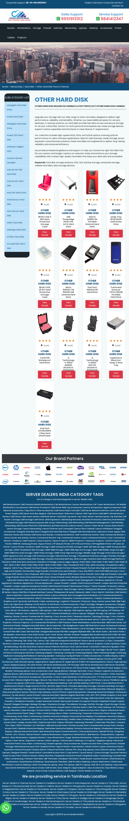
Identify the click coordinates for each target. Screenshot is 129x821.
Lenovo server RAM (106, 601)
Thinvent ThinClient (34, 758)
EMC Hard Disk (15, 222)
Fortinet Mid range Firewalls (36, 571)
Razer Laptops (52, 740)
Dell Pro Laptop (83, 764)
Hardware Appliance (104, 580)
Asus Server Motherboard (17, 768)
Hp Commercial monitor (69, 537)
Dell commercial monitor (87, 534)
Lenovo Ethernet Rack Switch (37, 595)
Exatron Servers (30, 755)
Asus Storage (41, 637)
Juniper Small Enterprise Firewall (85, 583)
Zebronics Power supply (109, 531)
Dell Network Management (97, 522)
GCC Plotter (19, 734)
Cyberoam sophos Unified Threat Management (71, 580)
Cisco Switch (98, 592)
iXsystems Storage (56, 704)
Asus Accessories (96, 768)
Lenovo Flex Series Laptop (79, 680)
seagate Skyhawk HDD (80, 631)
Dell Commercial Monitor (112, 534)
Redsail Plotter (48, 746)
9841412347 (112, 19)
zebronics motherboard (40, 649)
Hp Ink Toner (112, 649)
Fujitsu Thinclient (66, 722)
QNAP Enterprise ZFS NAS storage (66, 547)
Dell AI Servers (39, 689)
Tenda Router (85, 758)
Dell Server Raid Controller (67, 510)
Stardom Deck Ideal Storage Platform (106, 559)
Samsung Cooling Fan (64, 653)
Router (17, 616)
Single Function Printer (35, 686)
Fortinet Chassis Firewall (74, 568)
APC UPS (95, 695)
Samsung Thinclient (84, 722)
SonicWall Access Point (54, 752)
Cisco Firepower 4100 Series (37, 574)
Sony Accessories (72, 743)
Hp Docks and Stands (29, 601)
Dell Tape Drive (91, 513)
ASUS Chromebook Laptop (45, 764)
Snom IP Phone (59, 692)
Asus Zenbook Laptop (105, 749)
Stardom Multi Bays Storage (82, 686)
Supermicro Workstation (74, 734)
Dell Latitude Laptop (24, 662)
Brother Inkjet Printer (58, 686)
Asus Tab (32, 640)
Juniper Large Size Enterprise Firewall (30, 586)
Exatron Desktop (23, 764)
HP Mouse (96, 680)
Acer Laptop (13, 659)
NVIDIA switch (65, 698)
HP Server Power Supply (85, 668)
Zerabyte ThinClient (68, 758)
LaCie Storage (87, 628)
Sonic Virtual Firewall (54, 577)
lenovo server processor (93, 640)
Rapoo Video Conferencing (42, 713)
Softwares (121, 692)
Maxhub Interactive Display (31, 728)
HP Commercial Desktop (59, 613)
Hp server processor (81, 649)
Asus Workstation (55, 737)
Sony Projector (45, 541)
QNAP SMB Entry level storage (18, 553)
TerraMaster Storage (77, 704)
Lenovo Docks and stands (16, 537)
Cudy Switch (72, 752)
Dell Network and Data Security (53, 525)
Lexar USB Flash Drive (89, 625)
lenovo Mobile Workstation (39, 628)
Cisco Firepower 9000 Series (65, 574)
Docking (100, 565)
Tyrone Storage (101, 752)
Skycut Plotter (63, 746)
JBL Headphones (70, 625)
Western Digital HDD (58, 637)
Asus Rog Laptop (86, 749)
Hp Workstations (63, 504)
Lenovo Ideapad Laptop (15, 665)
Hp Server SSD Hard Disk (47, 643)
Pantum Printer (10, 677)
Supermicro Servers (35, 740)
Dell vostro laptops (62, 610)
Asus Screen (42, 771)
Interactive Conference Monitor (35, 659)
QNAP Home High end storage (68, 553)
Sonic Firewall (86, 574)
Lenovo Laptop (79, 613)
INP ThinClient (51, 758)
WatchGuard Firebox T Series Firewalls (88, 586)
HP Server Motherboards (55, 665)
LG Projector (66, 607)
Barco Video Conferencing (69, 713)
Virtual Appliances (43, 583)
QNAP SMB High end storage (78, 550)
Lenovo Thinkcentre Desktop (65, 659)
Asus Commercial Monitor (94, 537)
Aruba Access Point (12, 755)
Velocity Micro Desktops (72, 740)
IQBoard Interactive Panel (25, 731)
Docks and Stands (22, 534)
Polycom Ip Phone (56, 749)
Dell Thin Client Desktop (100, 707)
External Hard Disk (50, 695)
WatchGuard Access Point (27, 746)
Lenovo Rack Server (114, 525)
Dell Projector (29, 541)
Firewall (47, 28)
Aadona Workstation (51, 734)
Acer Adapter (64, 768)
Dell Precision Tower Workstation (74, 622)
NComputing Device (95, 662)
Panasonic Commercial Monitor (78, 598)
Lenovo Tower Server (94, 525)
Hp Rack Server (102, 516)
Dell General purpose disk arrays (39, 522)
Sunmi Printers (33, 695)
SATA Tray (17, 568)
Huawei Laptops (54, 743)
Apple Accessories (112, 507)
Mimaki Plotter (106, 731)
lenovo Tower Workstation (66, 628)
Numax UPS (71, 749)
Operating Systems (77, 692)
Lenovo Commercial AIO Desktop (37, 616)
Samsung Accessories (23, 653)
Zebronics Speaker (110, 646)
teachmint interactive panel (17, 749)
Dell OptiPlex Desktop (79, 683)
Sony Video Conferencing (34, 743)
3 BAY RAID (108, 562)
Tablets (11, 37)
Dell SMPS (103, 513)
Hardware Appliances (23, 583)
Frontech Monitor (69, 731)
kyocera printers (55, 689)
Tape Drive (30, 510)
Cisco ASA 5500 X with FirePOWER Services (98, 571)
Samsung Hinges (108, 653)
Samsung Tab (19, 640)
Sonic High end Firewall (105, 574)
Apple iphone (42, 662)
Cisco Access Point (63, 616)
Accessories (106, 28)
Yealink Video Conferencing (82, 719)
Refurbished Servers (29, 674)
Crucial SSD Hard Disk (96, 689)
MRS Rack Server (114, 622)
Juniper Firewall (61, 583)
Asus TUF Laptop (66, 764)
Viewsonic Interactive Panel (96, 713)
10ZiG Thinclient (24, 725)
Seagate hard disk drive (28, 531)
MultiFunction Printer (14, 686)
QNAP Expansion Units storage (17, 556)
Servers (11, 28)
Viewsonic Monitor (82, 616)
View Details (44, 233)
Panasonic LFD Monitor (106, 628)
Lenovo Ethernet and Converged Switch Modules (75, 595)
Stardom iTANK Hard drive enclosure (19, 562)
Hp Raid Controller (116, 637)
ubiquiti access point (106, 719)
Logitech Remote (48, 674)
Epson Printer (45, 544)
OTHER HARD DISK (44, 212)
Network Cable (83, 592)
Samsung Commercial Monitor (20, 598)
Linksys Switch (109, 743)
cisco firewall (55, 568)
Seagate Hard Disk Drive (33, 625)
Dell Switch (121, 592)
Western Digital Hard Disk (72, 695)
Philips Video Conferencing (64, 710)
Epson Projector (60, 541)
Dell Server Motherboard (91, 665)
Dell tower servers (31, 516)
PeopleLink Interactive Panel (68, 755)
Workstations (23, 28)
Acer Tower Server (54, 634)
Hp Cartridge (98, 649)
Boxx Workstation (19, 737)
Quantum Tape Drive (31, 719)
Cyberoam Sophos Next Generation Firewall (27, 580)
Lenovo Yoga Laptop (116, 662)
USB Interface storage (66, 556)
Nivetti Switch (92, 746)
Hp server (72, 516)
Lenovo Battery (56, 771)
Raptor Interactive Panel (112, 710)
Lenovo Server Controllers (88, 646)
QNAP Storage (42, 547)
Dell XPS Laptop (100, 610)
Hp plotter (47, 677)
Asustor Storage (80, 698)
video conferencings (49, 601)
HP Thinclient (119, 707)
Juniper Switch (35, 707)
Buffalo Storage (95, 704)
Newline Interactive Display (56, 716)
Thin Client (79, 689)
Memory (68, 689)
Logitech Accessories (113, 671)
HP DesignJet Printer (114, 607)
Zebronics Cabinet (73, 513)
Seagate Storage (21, 704)
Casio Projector (107, 619)
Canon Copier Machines (65, 677)
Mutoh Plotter (33, 734)
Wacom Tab (46, 680)
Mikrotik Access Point (57, 725)
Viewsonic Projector (95, 541)
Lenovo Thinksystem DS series (60, 592)
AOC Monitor (31, 607)
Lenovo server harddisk (23, 643)
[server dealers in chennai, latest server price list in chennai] (19, 15)
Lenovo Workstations (83, 504)
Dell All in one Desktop (102, 764)
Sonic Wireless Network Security (81, 577)
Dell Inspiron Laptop (82, 610)
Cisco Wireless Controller (31, 619)
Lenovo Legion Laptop (68, 562)
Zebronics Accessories (79, 637)
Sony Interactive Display (81, 716)
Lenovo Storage (14, 528)
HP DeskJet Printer (61, 544)
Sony (94, 601)
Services (98, 2)
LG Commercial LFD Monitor (44, 622)
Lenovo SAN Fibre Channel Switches (28, 592)
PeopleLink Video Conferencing (97, 755)
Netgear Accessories (106, 604)
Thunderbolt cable (114, 565)
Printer (118, 28)
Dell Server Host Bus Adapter (33, 513)
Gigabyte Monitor (37, 737)
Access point (111, 659)
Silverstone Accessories (30, 677)
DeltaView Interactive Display (59, 728)
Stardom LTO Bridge (47, 562)
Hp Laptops (110, 613)
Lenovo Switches (14, 595)
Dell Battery (62, 674)
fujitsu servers (100, 737)
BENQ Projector (77, 541)
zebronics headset (61, 649)
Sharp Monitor (108, 734)
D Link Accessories (69, 604)
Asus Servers (120, 764)
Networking (70, 28)
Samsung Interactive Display (101, 692)
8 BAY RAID (85, 562)
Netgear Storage (95, 613)
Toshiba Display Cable (113, 656)
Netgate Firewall (19, 752)
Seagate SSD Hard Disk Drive (82, 531)
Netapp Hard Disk (17, 229)
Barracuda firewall (69, 701)
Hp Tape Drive (16, 604)
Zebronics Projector (32, 698)
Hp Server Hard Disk (69, 643)
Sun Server (67, 668)
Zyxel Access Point (47, 722)
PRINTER (16, 544)
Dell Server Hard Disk (114, 665)
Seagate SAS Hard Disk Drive (54, 531)
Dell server (16, 516)
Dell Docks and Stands (42, 534)
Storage (37, 28)
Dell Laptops (46, 610)
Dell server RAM (59, 507)
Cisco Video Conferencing (55, 719)
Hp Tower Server (86, 516)
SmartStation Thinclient (56, 761)
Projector (22, 37)
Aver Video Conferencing (30, 716)
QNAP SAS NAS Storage (94, 547)
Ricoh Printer (59, 680)
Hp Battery (88, 674)
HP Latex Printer (34, 665)
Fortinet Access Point (79, 725)
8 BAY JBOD (44, 565)
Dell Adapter (71, 771)
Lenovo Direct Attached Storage (39, 589)
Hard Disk (29, 86)
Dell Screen (51, 768)
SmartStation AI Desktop (31, 761)
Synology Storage (101, 616)
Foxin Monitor (78, 746)
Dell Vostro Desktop (34, 683)
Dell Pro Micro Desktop (79, 761)
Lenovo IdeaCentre (100, 761)
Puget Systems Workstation (79, 737)
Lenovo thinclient (12, 710)
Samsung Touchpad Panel (68, 656)
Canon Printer (17, 547)
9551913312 (72, 19)
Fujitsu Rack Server (117, 737)
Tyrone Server (86, 752)
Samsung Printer (29, 544)
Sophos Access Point (92, 743)
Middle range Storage (94, 553)
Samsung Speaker (46, 656)
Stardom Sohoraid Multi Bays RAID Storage (24, 559)
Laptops (83, 28)
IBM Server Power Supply (108, 668)
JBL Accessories (53, 625)
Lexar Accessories (17, 628)
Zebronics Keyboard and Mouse (65, 640)
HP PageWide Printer (101, 544)
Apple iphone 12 (57, 662)
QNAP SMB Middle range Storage (108, 550)
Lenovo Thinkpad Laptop (91, 659)
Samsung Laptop (22, 671)
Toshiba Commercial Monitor (108, 598)
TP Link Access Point (107, 677)
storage (16, 519)
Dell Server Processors (39, 507)
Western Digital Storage (27, 680)
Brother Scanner (72, 634)
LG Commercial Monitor (110, 595)
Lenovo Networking (32, 528)
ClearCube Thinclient (105, 722)
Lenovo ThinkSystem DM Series (92, 589)
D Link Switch (40, 604)
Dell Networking (76, 522)
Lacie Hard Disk (15, 116)
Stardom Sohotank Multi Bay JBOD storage (66, 559)
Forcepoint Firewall (89, 701)
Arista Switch (50, 707)
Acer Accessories (39, 671)
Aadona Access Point (89, 710)
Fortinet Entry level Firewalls (63, 571)
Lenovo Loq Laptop (15, 683)
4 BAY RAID (96, 562)
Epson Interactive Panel (111, 746)
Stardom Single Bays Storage (17, 689)
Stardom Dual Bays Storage (111, 686)
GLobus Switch (39, 749)
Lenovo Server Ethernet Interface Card (56, 646)
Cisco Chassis (94, 671)
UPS (87, 695)
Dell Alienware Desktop (56, 683)
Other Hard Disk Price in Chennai (53, 86)
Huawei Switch (64, 707)
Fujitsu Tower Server (15, 740)
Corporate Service (113, 2)
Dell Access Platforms (27, 525)
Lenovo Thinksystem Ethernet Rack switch (79, 619)
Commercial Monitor (64, 534)
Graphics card (10, 601)
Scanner (30, 547)
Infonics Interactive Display (87, 728)
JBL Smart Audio (99, 631)
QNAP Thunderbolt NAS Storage (29, 550)
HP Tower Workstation (104, 504)
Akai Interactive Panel (49, 731)
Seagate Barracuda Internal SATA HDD (99, 634)
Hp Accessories (75, 507)
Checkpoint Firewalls (24, 701)
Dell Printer (95, 683)
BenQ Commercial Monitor (48, 598)
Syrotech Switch (118, 752)
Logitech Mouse (10, 674)
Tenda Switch (35, 752)
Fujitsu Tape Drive (12, 719)
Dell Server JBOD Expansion (47, 519)
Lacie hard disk (98, 622)
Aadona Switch (19, 707)
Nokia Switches (46, 755)
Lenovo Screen (37, 768)
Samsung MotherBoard (25, 656)
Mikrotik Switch (97, 698)
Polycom (86, 601)
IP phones (112, 586)
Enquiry (88, 2)
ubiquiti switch (50, 698)
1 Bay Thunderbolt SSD (73, 565)
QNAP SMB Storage (54, 550)
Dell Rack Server (48, 516)
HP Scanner (23, 610)
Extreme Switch (80, 707)
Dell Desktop (17, 607)
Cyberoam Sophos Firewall (109, 577)
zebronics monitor (18, 649)
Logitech (65, 601)
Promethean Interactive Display (109, 716)
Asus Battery (112, 768)
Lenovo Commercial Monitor (43, 537)
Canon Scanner (96, 607)
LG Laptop (90, 740)
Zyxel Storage (111, 704)
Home (5, 86)
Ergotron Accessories (49, 607)
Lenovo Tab (43, 640)
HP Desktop (114, 610)
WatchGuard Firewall (59, 586)
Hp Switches (116, 516)
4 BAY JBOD (20, 565)
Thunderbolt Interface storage (92, 556)
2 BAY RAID (119, 562)
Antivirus (6, 695)
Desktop (93, 28)
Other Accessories (45, 510)
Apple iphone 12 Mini (75, 662)
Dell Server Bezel (55, 513)
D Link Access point (87, 677)
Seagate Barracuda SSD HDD (54, 631)
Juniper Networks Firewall (47, 701)
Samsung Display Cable (87, 653)
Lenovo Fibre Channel (84, 528)
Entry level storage (115, 553)
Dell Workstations (11, 504)
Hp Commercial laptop (35, 613)
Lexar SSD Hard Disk (30, 631)
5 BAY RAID (56, 565)
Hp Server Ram (99, 637)
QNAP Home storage (43, 553)
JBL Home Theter (116, 631)
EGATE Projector (113, 541)
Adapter (7, 568)
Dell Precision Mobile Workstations (37, 504)
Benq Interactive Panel (17, 713)
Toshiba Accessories (92, 656)
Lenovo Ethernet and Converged (58, 528)
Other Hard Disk (16, 236)
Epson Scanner (81, 607)
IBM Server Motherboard (13, 668)
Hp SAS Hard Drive (17, 192)
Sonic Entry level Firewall (31, 577)
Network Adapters (115, 689)
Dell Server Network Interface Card (98, 510)
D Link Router (54, 604)
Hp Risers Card (118, 643)
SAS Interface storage (43, 556)
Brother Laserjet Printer (22, 637)
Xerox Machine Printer (112, 683)
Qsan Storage (28, 710)
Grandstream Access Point (103, 725)
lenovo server (76, 525)
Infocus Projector (21, 622)
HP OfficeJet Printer (81, 544)
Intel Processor (101, 674)
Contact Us (117, 5)
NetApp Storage (38, 704)
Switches (58, 28)
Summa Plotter (101, 758)
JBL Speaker (8, 634)
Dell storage (27, 519)
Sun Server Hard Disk (35, 668)
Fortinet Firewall (40, 568)
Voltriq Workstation (88, 731)
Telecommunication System (15, 692)
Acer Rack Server (36, 634)
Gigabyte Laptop (104, 740)
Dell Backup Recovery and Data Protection (81, 519)
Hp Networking (11, 646)
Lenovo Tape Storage (66, 589)
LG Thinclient (39, 725)
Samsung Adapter (44, 653)
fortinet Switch (43, 710)
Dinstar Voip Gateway (40, 692)
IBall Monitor (93, 734)
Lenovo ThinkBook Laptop (115, 680)
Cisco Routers (51, 619)
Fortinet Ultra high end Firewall (102, 568)
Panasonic (75, 601)
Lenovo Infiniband (104, 528)
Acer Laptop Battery (58, 671)
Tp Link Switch (18, 695)
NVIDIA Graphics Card (111, 695)
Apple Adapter (79, 768)
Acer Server (21, 634)
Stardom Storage (116, 556)
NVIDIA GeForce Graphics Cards (95, 643)
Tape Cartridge (87, 604)
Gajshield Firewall (108, 701)
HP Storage (73, 665)
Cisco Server (11, 610)
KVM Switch (75, 674)
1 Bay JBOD (90, 565)
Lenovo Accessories (93, 507)
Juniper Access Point (27, 722)
